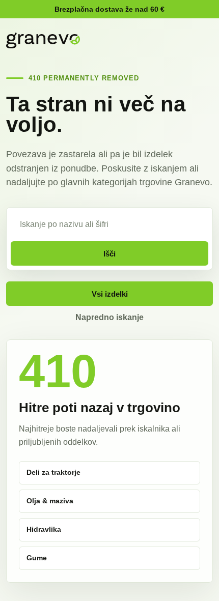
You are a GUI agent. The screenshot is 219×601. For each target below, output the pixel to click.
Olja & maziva (49, 501)
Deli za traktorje (53, 472)
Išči (109, 253)
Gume (36, 558)
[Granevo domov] (43, 40)
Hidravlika (43, 529)
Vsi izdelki (110, 294)
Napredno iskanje (109, 317)
